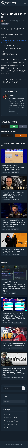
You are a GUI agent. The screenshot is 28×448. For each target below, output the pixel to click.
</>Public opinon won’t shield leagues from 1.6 (13, 41)
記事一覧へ (12, 112)
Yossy (11, 95)
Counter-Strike (5, 23)
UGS (21, 60)
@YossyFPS (20, 113)
